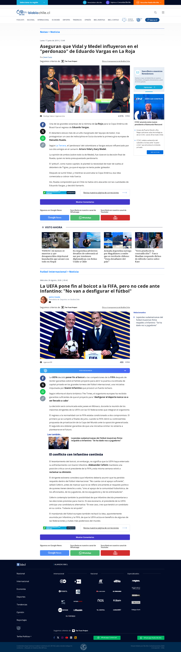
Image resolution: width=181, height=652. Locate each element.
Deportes (66, 20)
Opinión (88, 20)
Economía (56, 20)
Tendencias (77, 20)
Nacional (31, 20)
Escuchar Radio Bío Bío (149, 2)
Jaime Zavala (54, 297)
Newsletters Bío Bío (95, 2)
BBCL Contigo (113, 20)
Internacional (43, 20)
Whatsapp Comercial (109, 637)
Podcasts (20, 20)
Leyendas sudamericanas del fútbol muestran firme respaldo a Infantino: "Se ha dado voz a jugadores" (96, 439)
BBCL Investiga (99, 20)
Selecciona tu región (29, 2)
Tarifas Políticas (23, 636)
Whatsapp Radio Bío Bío (152, 638)
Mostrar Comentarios (85, 202)
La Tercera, (61, 145)
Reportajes (22, 620)
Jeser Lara (47, 57)
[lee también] (59, 443)
